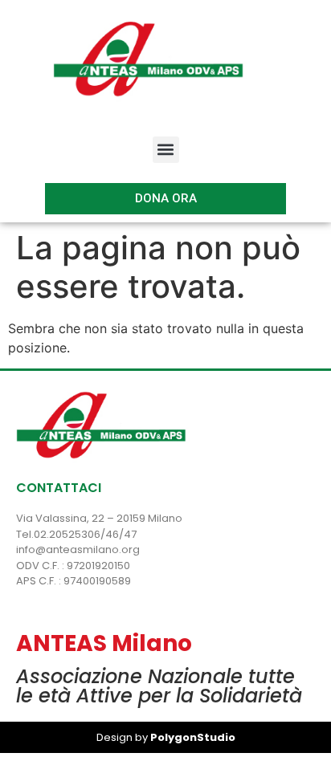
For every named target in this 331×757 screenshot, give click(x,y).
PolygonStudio (191, 737)
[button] (166, 149)
